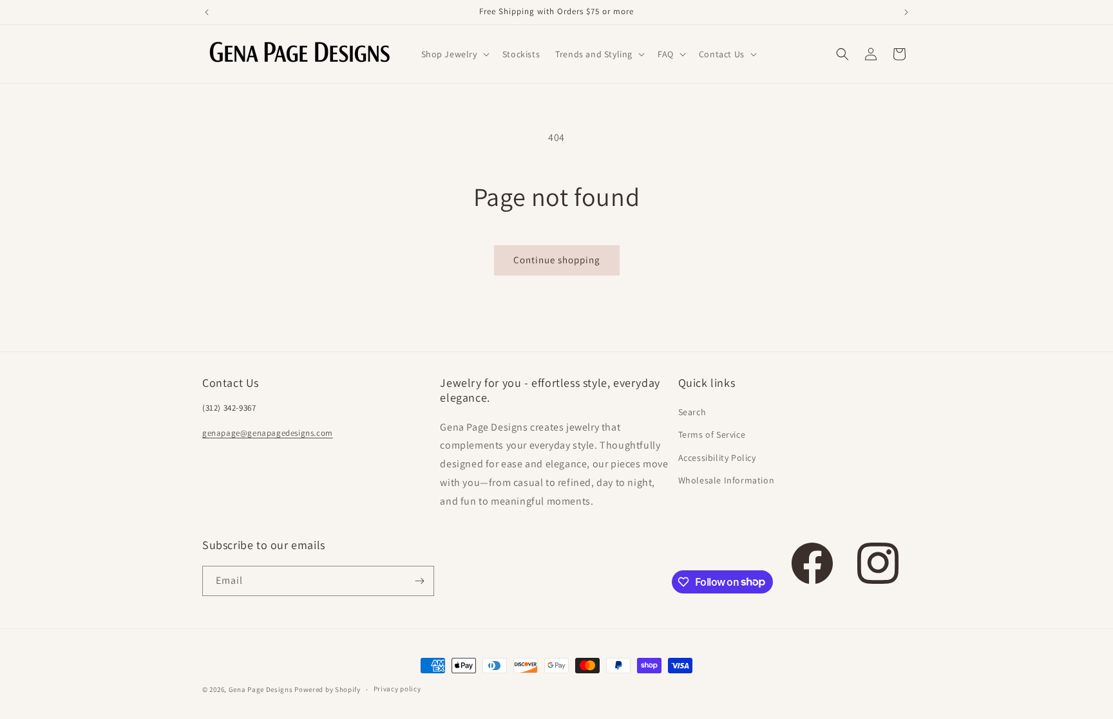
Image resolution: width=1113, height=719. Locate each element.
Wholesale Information (726, 480)
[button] (454, 54)
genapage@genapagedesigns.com (267, 432)
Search (692, 412)
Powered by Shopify (327, 689)
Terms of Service (712, 434)
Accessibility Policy (717, 457)
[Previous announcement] (207, 12)
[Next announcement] (906, 12)
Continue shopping (556, 260)
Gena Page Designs (261, 689)
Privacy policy (397, 688)
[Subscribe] (419, 581)
